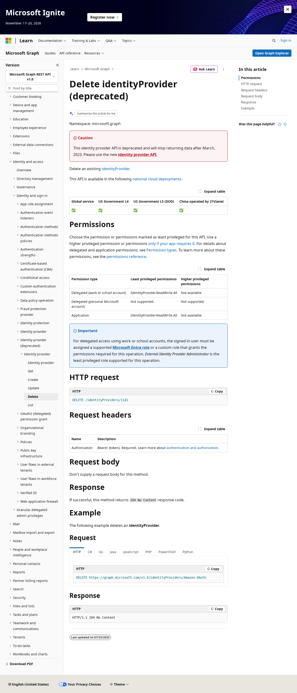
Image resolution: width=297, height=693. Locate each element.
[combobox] (32, 77)
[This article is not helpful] (285, 124)
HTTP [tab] (77, 552)
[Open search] (274, 40)
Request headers (254, 90)
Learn (74, 69)
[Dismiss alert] (287, 9)
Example (247, 108)
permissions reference (126, 256)
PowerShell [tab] (167, 552)
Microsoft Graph (97, 69)
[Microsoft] (9, 41)
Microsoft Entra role (131, 347)
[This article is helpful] (279, 124)
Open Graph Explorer (272, 53)
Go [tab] (101, 552)
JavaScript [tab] (131, 552)
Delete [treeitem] (33, 396)
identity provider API (137, 154)
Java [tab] (113, 552)
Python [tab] (188, 552)
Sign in (286, 40)
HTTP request (251, 84)
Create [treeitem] (33, 379)
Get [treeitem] (30, 371)
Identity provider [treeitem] (41, 362)
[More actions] (224, 69)
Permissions (251, 78)
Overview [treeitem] (24, 170)
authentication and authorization (192, 448)
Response (248, 102)
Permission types (161, 250)
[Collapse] (58, 65)
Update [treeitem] (33, 388)
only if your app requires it (171, 243)
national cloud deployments (156, 179)
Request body (251, 96)
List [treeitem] (30, 405)
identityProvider (115, 168)
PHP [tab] (148, 552)
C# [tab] (90, 552)
